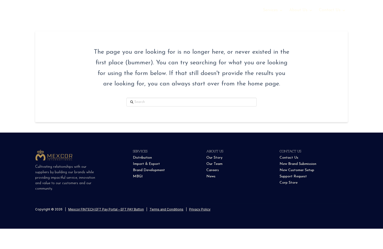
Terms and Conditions (166, 209)
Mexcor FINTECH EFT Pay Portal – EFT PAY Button (106, 209)
